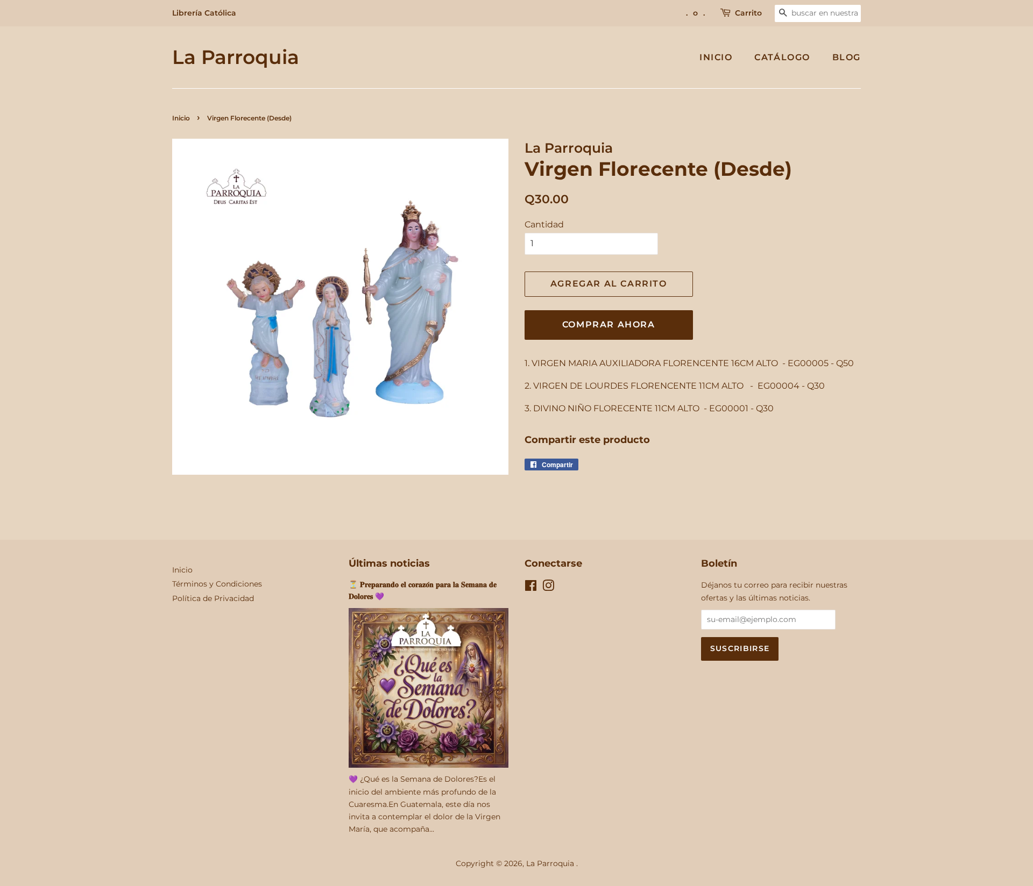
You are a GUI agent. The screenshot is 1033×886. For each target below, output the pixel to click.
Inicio (716, 57)
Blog (846, 57)
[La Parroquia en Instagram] (548, 587)
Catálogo (782, 57)
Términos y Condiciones (217, 584)
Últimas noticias (389, 563)
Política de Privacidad (213, 598)
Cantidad (544, 224)
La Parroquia (235, 57)
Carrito (748, 13)
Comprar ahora (608, 324)
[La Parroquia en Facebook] (531, 587)
